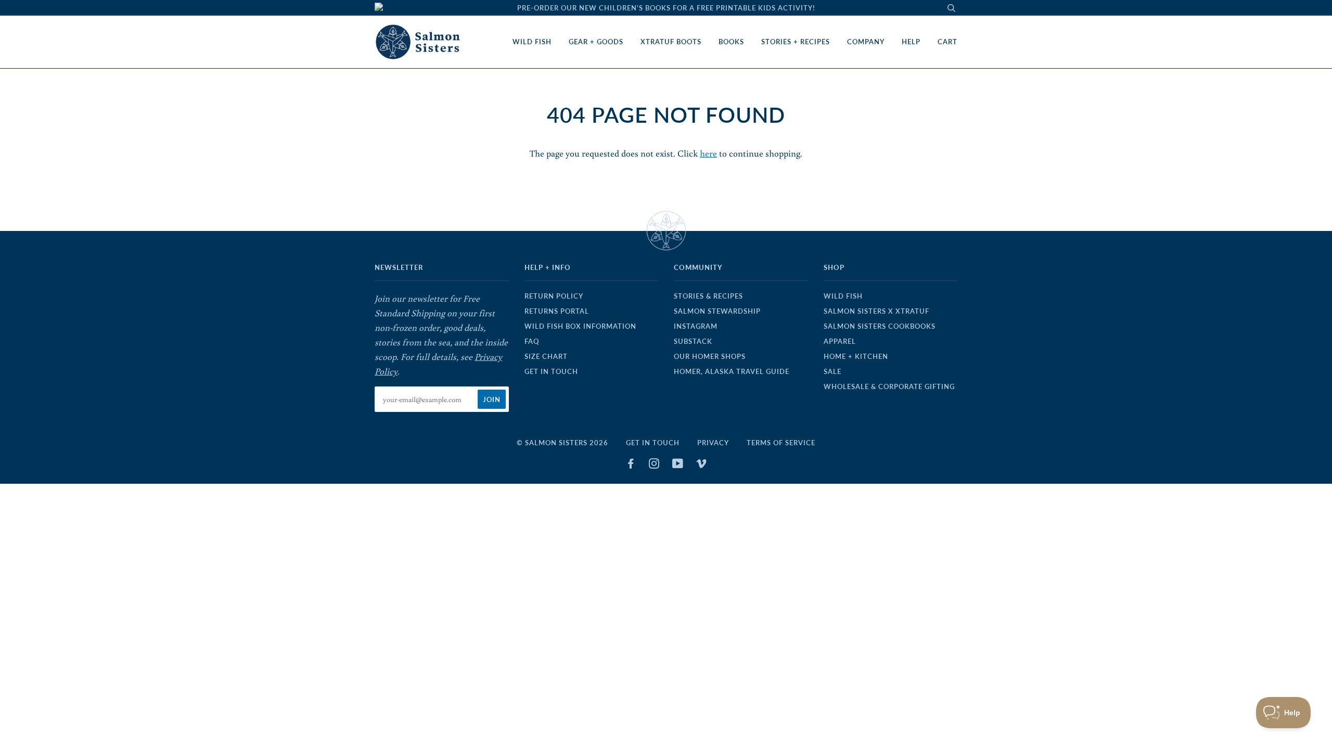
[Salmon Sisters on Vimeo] (701, 465)
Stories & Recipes (708, 296)
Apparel (840, 341)
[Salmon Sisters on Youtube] (678, 465)
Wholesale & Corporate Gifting (889, 386)
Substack (693, 341)
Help (911, 41)
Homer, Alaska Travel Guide (731, 371)
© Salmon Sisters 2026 (562, 442)
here (708, 153)
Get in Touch (551, 371)
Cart (947, 41)
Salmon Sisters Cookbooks (880, 326)
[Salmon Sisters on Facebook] (630, 465)
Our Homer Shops (710, 356)
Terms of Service (781, 442)
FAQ (531, 341)
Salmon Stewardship (717, 311)
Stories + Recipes (795, 41)
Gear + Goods (596, 41)
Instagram (696, 326)
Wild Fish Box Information (580, 326)
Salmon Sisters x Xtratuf (876, 311)
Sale (832, 371)
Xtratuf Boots (671, 41)
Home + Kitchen (856, 356)
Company (866, 41)
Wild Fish (532, 41)
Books (731, 41)
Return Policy (553, 296)
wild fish (843, 296)
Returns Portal (556, 311)
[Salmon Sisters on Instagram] (654, 465)
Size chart (546, 356)
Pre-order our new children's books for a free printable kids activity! (666, 8)
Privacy (713, 442)
